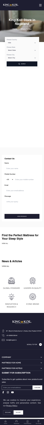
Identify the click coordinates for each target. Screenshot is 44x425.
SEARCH (23, 64)
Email (6, 185)
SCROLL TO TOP (32, 344)
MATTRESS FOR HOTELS (12, 368)
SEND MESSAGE (22, 216)
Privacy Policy (11, 406)
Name (7, 163)
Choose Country (12, 39)
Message (8, 196)
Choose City (10, 55)
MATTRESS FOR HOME (11, 363)
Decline (8, 412)
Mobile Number (10, 174)
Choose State (11, 47)
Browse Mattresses (22, 134)
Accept (18, 412)
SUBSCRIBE (37, 387)
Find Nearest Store (22, 141)
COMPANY (6, 357)
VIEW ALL (5, 243)
